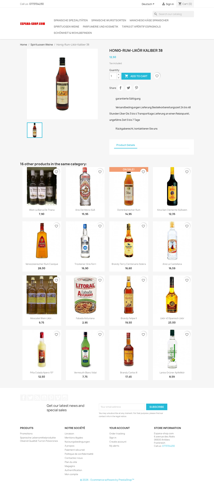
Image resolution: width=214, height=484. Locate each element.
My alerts (114, 445)
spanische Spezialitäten (71, 20)
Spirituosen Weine (66, 26)
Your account (119, 428)
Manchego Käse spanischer (149, 20)
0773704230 (36, 4)
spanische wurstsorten (108, 20)
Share (120, 88)
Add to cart (136, 76)
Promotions (26, 433)
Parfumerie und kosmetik (100, 26)
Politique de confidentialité (79, 453)
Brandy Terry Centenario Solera (129, 263)
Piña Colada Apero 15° (41, 372)
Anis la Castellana (172, 263)
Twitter (30, 398)
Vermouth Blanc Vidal (85, 372)
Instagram (65, 398)
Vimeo (58, 398)
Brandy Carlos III (128, 372)
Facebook (23, 398)
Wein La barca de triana (42, 209)
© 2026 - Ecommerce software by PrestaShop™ (107, 479)
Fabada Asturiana (85, 318)
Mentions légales (74, 437)
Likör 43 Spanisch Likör (172, 318)
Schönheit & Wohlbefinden (73, 33)
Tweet (128, 88)
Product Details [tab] (125, 145)
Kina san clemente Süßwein (172, 209)
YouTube (44, 398)
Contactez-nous (74, 457)
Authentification (73, 470)
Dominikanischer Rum (128, 209)
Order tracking (117, 433)
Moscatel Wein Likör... (41, 318)
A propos (69, 445)
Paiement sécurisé (75, 449)
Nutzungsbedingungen (77, 441)
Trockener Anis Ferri (85, 263)
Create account (117, 441)
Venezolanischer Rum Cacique (42, 263)
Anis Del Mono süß (85, 209)
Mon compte (71, 474)
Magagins (70, 466)
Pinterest (136, 88)
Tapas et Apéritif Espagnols (141, 26)
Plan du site (71, 462)
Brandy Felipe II (129, 318)
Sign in (112, 437)
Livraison (69, 433)
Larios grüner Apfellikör (172, 372)
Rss (37, 398)
